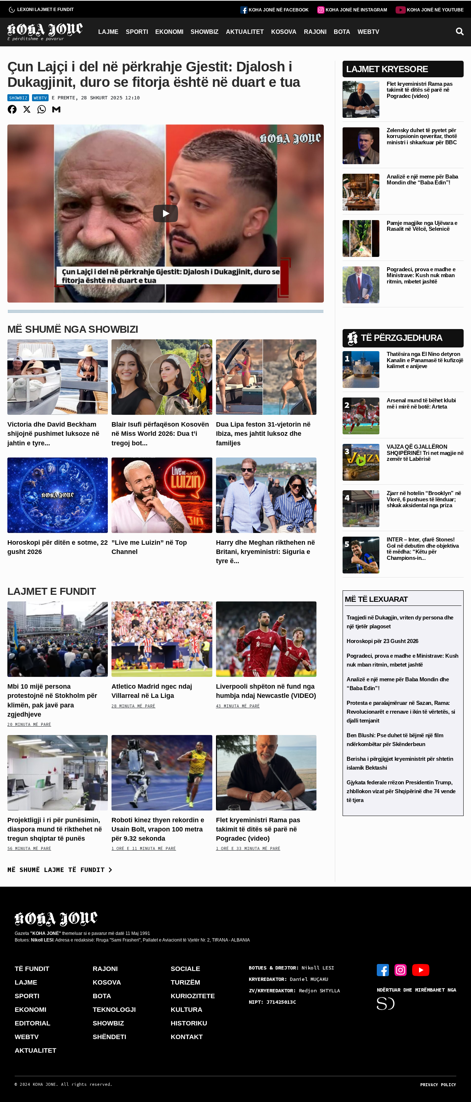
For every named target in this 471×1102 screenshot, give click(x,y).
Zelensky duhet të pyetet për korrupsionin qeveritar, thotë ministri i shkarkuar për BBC (422, 136)
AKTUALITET (245, 32)
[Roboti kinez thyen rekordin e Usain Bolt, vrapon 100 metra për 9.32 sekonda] (161, 772)
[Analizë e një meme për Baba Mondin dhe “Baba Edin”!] (361, 191)
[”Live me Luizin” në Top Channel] (161, 494)
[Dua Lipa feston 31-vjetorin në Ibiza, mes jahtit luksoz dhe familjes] (266, 377)
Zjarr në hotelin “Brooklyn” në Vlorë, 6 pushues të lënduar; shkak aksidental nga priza (424, 499)
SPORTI (137, 32)
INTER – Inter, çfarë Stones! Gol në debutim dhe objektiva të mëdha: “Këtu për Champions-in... (423, 548)
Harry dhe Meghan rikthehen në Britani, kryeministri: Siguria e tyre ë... (265, 552)
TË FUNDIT (32, 968)
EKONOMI (169, 32)
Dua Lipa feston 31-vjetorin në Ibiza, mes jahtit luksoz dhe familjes (263, 433)
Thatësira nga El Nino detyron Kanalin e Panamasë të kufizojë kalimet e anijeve (425, 360)
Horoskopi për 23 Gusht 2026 (382, 641)
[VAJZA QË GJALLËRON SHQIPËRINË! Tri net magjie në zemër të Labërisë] (361, 462)
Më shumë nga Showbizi (72, 329)
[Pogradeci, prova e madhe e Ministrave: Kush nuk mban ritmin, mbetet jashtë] (361, 284)
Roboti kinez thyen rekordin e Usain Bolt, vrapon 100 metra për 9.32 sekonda (157, 829)
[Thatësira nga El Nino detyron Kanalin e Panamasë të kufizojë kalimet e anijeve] (361, 369)
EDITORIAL (32, 1023)
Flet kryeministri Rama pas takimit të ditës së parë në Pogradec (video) (258, 829)
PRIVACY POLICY (438, 1084)
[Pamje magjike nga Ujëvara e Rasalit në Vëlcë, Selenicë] (361, 238)
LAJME (108, 32)
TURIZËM (185, 982)
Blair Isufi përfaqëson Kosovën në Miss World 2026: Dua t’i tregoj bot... (160, 433)
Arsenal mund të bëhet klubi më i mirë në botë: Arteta (421, 403)
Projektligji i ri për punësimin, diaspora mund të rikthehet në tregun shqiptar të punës (54, 829)
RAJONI (315, 32)
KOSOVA (284, 32)
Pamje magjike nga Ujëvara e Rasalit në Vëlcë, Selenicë (422, 226)
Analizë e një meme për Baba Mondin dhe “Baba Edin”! (422, 179)
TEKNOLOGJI (114, 1009)
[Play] (165, 213)
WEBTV (368, 32)
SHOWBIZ (205, 32)
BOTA (342, 32)
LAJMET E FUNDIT (51, 591)
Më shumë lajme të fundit (58, 869)
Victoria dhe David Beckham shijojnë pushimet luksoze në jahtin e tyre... (53, 433)
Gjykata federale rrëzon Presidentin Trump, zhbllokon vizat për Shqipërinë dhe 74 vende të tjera (401, 791)
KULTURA (186, 1009)
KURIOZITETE (193, 996)
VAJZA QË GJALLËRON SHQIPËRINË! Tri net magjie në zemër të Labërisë (425, 453)
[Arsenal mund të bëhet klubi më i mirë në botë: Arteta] (361, 415)
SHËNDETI (109, 1037)
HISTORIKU (189, 1023)
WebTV (40, 97)
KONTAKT (187, 1037)
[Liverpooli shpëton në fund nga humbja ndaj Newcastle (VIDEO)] (266, 639)
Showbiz (18, 97)
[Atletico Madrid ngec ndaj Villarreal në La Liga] (161, 639)
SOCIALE (185, 968)
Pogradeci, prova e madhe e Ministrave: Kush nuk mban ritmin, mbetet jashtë (421, 275)
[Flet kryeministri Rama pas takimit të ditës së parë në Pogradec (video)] (266, 772)
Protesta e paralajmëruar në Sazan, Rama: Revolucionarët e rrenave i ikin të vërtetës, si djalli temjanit (401, 712)
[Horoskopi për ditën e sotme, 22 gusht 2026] (57, 494)
